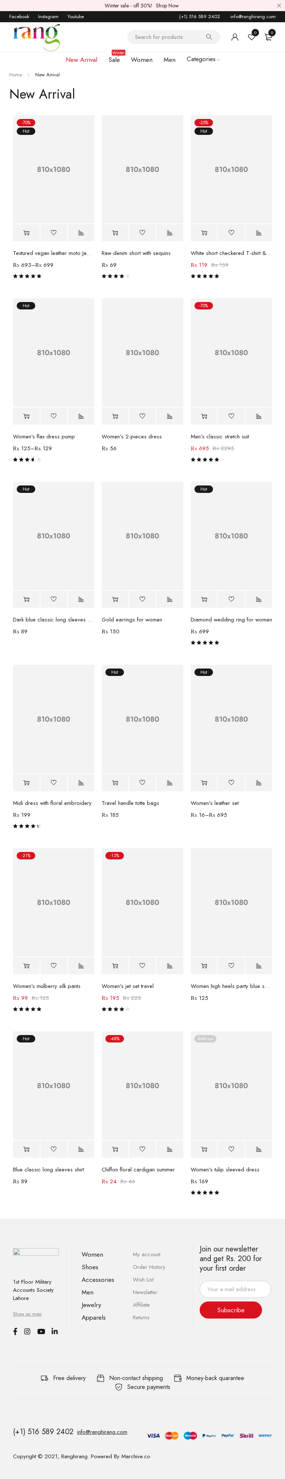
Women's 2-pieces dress (132, 436)
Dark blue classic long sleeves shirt (53, 620)
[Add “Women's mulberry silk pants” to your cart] (26, 966)
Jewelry (91, 1304)
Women (92, 1254)
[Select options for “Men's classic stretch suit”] (204, 416)
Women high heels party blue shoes (231, 986)
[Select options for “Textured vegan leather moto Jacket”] (26, 233)
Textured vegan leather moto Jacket (53, 253)
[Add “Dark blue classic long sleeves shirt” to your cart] (26, 599)
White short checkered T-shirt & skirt (231, 253)
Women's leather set (215, 803)
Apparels (94, 1317)
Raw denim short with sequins (136, 253)
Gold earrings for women (132, 620)
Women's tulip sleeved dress (225, 1169)
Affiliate (141, 1305)
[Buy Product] (115, 416)
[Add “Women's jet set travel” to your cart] (115, 966)
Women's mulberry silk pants (47, 986)
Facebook (19, 16)
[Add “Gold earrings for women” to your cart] (115, 599)
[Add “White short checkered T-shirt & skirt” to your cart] (204, 233)
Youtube (76, 16)
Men (88, 1292)
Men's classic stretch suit (220, 436)
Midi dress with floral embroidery (52, 803)
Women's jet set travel (128, 986)
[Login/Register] (234, 37)
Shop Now (167, 5)
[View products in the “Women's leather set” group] (204, 783)
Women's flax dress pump (44, 436)
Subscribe (231, 1310)
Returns (141, 1317)
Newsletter (145, 1292)
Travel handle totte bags (130, 803)
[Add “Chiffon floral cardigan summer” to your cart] (115, 1149)
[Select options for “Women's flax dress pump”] (26, 416)
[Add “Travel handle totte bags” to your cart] (115, 783)
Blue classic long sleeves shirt (48, 1169)
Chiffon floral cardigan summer (138, 1169)
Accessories (98, 1279)
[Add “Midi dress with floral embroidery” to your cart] (26, 783)
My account (146, 1254)
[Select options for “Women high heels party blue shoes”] (204, 966)
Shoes (90, 1267)
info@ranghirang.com (252, 16)
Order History (149, 1267)
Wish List (143, 1280)
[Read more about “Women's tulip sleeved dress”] (204, 1149)
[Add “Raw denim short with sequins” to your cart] (115, 233)
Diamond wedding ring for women (231, 620)
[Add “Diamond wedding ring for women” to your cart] (204, 599)
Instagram (48, 16)
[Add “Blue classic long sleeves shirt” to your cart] (26, 1149)
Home (15, 74)
